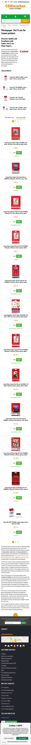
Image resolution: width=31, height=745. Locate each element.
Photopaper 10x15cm (24, 25)
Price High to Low (9, 117)
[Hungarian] (8, 646)
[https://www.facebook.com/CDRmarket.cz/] (5, 717)
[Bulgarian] (23, 646)
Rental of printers (5, 675)
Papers (9, 25)
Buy (19, 153)
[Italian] (20, 646)
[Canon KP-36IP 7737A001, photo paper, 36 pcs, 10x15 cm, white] (15, 513)
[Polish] (11, 646)
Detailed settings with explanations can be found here (15, 741)
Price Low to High (20, 117)
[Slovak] (17, 646)
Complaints (4, 665)
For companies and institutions (8, 672)
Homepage (3, 25)
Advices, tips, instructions (7, 656)
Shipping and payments (6, 658)
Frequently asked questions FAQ (8, 663)
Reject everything (8, 738)
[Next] (18, 121)
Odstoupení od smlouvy (6, 679)
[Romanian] (14, 646)
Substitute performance (6, 677)
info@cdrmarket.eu (23, 2)
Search (25, 21)
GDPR (2, 670)
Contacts (3, 653)
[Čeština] (5, 646)
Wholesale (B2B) (5, 661)
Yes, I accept (22, 738)
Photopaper (15, 25)
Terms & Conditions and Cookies (8, 668)
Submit (23, 623)
